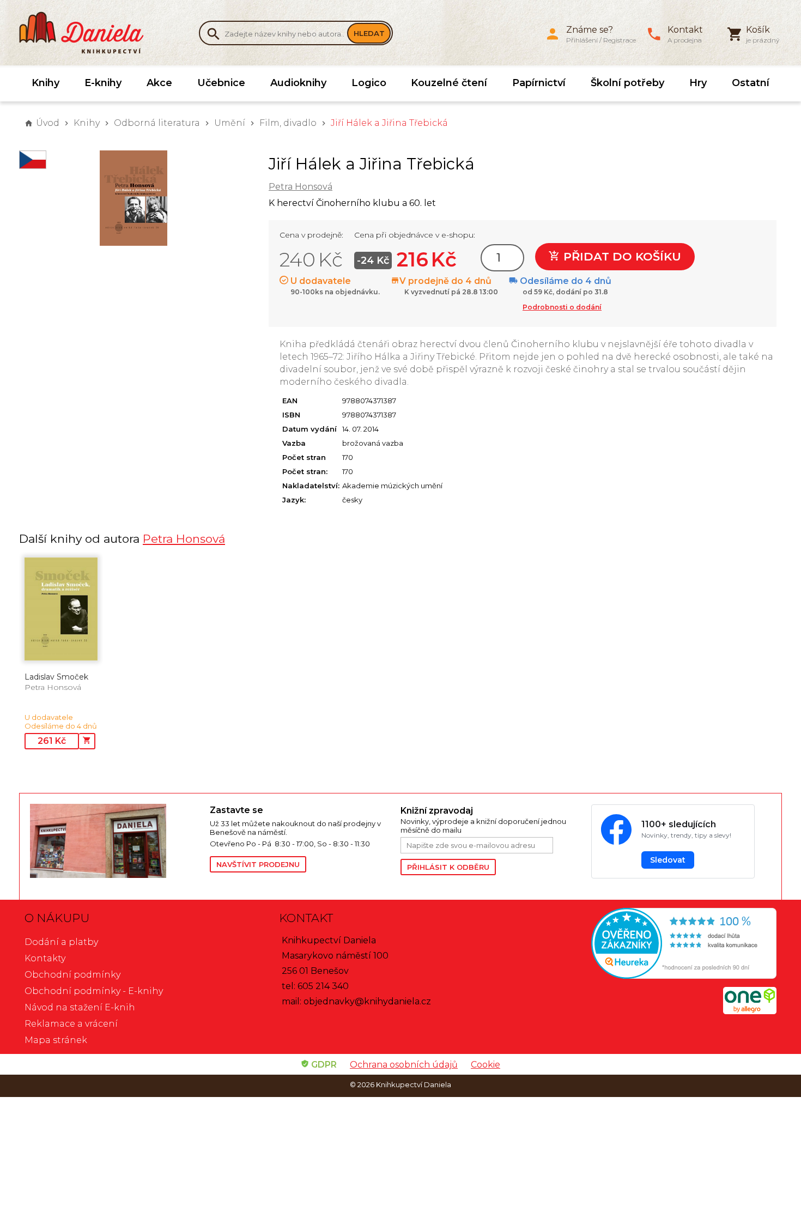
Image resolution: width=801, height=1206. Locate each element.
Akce (159, 83)
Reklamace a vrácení (71, 1024)
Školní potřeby (627, 83)
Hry (698, 83)
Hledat (369, 33)
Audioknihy (298, 83)
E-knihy (103, 83)
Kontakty (45, 958)
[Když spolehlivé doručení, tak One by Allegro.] (750, 1011)
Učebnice (221, 83)
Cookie (485, 1064)
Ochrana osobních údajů (404, 1064)
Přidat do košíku (620, 256)
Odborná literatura (157, 123)
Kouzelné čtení (449, 83)
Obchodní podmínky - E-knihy (94, 991)
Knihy (45, 83)
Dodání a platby (61, 942)
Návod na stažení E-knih (80, 1007)
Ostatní (750, 83)
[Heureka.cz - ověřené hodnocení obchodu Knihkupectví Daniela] (654, 944)
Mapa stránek (56, 1040)
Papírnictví (539, 83)
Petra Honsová (300, 186)
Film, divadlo (288, 123)
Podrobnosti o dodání (562, 307)
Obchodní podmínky (72, 974)
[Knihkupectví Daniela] (87, 32)
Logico (368, 83)
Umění (229, 123)
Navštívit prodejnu (258, 864)
